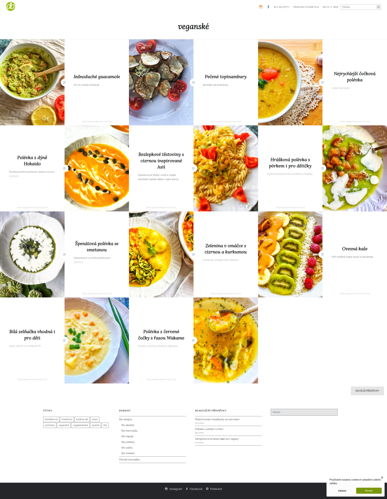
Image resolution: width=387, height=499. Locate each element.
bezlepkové (51, 419)
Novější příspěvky (367, 390)
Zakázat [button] (342, 490)
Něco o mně (330, 7)
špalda (95, 425)
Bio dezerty (127, 425)
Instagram (175, 488)
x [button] (382, 477)
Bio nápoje (127, 436)
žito (105, 425)
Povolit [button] (368, 490)
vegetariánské (80, 425)
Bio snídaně (128, 453)
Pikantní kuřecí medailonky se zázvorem (217, 419)
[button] (338, 483)
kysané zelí (82, 419)
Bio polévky (128, 442)
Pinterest (216, 488)
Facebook (196, 488)
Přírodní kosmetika (306, 7)
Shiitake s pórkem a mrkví (209, 429)
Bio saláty (127, 447)
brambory (67, 419)
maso (95, 419)
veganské (64, 425)
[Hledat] (378, 7)
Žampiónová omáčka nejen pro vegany (217, 438)
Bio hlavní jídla (129, 430)
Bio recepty (281, 7)
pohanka (50, 425)
